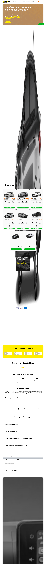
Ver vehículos (8, 22)
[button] (23, 421)
